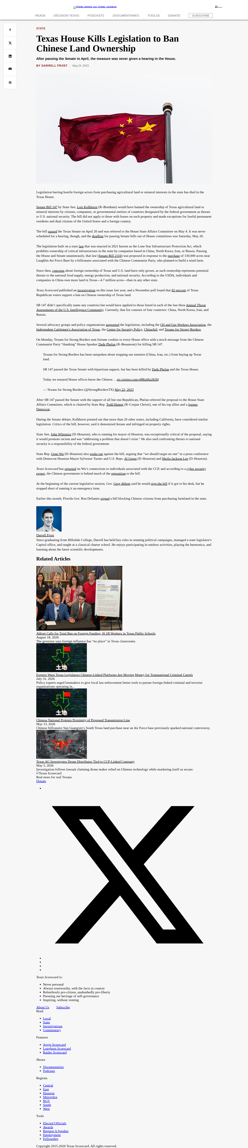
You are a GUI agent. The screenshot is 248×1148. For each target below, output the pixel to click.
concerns (58, 270)
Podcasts (96, 15)
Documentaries (126, 15)
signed (105, 498)
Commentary (52, 1030)
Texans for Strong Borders (183, 329)
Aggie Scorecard (54, 1044)
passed (52, 231)
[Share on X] (10, 42)
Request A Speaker (56, 1131)
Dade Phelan (107, 344)
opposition (118, 473)
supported (112, 324)
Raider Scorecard (55, 1052)
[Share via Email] (10, 69)
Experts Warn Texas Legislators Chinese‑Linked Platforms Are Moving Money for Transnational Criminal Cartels (114, 675)
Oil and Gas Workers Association (183, 324)
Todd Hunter (114, 404)
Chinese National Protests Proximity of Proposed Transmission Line (83, 720)
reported (70, 469)
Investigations (52, 1026)
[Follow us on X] (127, 958)
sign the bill (159, 483)
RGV (46, 1101)
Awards (48, 1127)
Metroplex (50, 1097)
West (46, 1108)
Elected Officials (54, 1123)
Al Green (130, 458)
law (81, 246)
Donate (174, 15)
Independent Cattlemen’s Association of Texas (68, 329)
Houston (48, 1093)
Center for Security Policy (124, 329)
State (40, 28)
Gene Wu (57, 454)
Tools (153, 15)
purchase (174, 255)
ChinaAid (150, 329)
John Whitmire (61, 434)
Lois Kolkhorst (87, 207)
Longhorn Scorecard (57, 1048)
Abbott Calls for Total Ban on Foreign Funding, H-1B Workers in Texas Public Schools (96, 633)
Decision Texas (66, 15)
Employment (52, 1135)
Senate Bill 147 (46, 207)
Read (39, 15)
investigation (86, 290)
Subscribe (201, 15)
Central (48, 1085)
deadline (98, 236)
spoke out (96, 454)
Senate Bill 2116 (110, 255)
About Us (42, 1007)
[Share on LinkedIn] (10, 56)
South (47, 1105)
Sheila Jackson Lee (175, 458)
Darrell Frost (55, 65)
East (46, 1089)
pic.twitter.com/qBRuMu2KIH (138, 379)
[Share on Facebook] (10, 29)
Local (47, 1018)
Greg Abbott (122, 483)
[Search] (218, 6)
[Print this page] (10, 82)
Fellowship (50, 1139)
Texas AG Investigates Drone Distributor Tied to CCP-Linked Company (85, 761)
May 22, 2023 (124, 389)
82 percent (179, 290)
